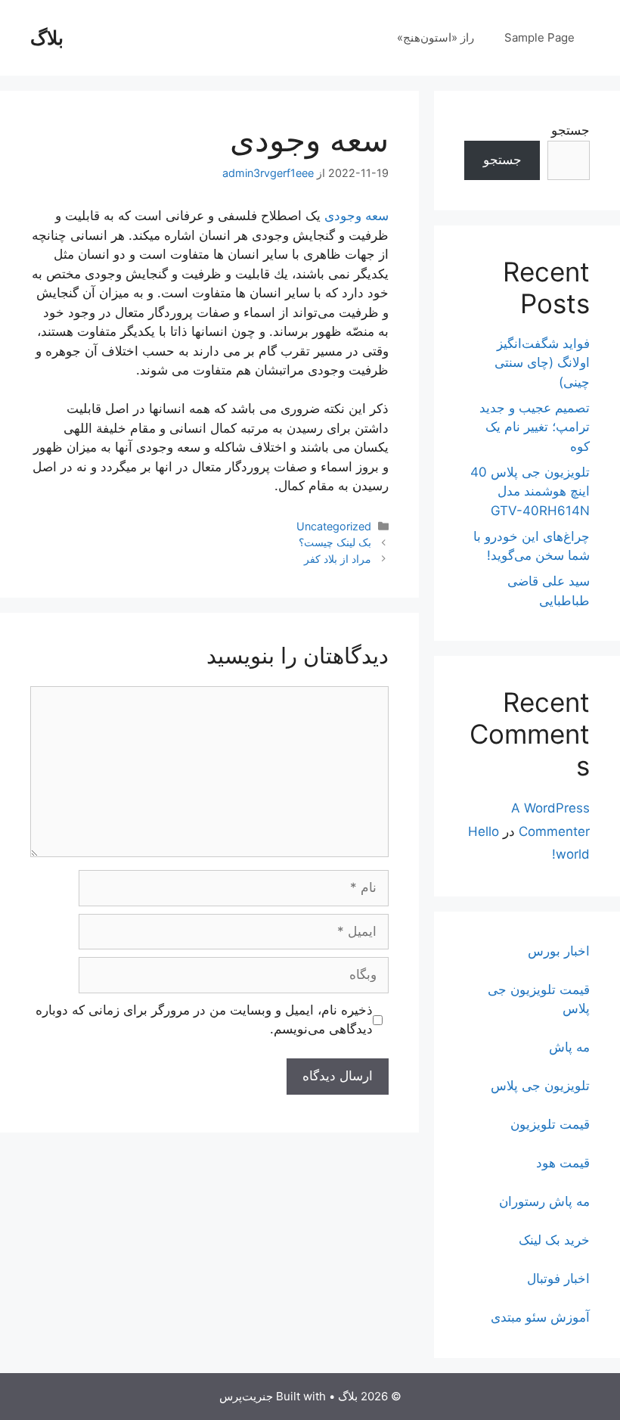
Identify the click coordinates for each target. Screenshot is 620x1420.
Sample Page (539, 37)
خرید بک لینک (554, 1240)
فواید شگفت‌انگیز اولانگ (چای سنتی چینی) (542, 363)
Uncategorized (333, 526)
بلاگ (47, 37)
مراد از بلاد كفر (337, 558)
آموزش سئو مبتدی (540, 1317)
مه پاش (569, 1047)
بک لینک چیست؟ (335, 542)
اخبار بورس (559, 951)
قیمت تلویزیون (550, 1124)
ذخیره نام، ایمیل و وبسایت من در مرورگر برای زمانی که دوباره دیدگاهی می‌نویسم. (204, 1019)
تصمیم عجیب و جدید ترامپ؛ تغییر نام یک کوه (534, 427)
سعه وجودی (356, 215)
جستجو (570, 130)
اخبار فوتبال (558, 1278)
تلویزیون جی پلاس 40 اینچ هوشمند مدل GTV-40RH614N (530, 491)
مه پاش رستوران (544, 1201)
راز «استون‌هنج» (435, 37)
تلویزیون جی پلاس (540, 1085)
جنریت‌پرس (246, 1396)
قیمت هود (563, 1162)
